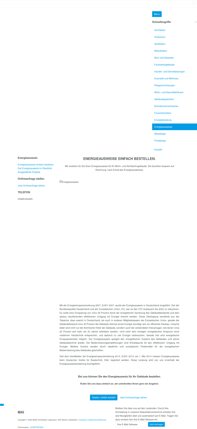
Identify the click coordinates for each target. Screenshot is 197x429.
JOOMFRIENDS (36, 427)
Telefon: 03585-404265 (104, 397)
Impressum (83, 419)
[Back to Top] (2, 405)
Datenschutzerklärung (97, 419)
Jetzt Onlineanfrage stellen (133, 397)
